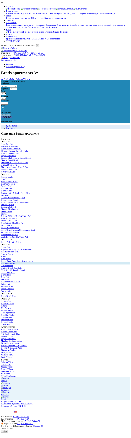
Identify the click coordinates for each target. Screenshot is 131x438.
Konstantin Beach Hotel (10, 282)
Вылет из (5, 84)
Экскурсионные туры (37, 13)
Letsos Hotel (6, 284)
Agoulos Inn (6, 301)
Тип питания (6, 112)
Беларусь (70, 9)
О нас (8, 16)
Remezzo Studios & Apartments (14, 345)
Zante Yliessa (6, 357)
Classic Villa (6, 364)
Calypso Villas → (23, 79)
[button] (5, 121)
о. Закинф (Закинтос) (15, 66)
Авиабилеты (11, 36)
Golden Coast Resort (9, 200)
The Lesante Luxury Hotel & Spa (14, 167)
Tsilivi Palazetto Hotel (10, 228)
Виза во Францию (60, 32)
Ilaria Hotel (5, 277)
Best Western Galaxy (9, 146)
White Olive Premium (10, 232)
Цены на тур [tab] (11, 126)
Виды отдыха (12, 11)
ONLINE (22, 406)
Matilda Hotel (6, 211)
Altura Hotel (6, 247)
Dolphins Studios (8, 315)
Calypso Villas (7, 362)
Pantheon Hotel (7, 286)
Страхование (33, 27)
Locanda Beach (7, 204)
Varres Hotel (6, 291)
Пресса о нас (25, 18)
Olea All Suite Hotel (9, 165)
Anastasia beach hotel (10, 252)
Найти (4, 431)
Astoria (4, 306)
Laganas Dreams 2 (8, 339)
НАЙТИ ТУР (6, 117)
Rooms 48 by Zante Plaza (11, 348)
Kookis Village (7, 369)
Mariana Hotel (7, 320)
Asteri (3, 256)
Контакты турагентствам (55, 18)
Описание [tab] (10, 128)
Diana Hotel (6, 275)
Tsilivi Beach (6, 225)
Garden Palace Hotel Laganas (13, 198)
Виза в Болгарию (31, 32)
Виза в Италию (45, 32)
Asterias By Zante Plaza (10, 334)
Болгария (51, 9)
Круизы (24, 13)
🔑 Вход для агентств (10, 58)
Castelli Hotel (6, 186)
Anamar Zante (7, 177)
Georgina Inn (6, 317)
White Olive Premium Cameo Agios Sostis (18, 230)
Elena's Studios (7, 336)
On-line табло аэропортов (49, 39)
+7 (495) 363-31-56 (35, 53)
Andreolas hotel (7, 303)
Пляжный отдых (13, 13)
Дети (3, 91)
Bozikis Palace (7, 310)
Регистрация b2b (8, 60)
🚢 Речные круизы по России (14, 50)
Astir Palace (6, 179)
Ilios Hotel (5, 279)
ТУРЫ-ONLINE (13, 41)
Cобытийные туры (107, 13)
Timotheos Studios (8, 350)
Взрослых (5, 89)
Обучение (44, 27)
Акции (9, 34)
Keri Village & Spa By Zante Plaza (15, 202)
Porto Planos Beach (9, 218)
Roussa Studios (7, 322)
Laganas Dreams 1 (8, 156)
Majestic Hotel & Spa (9, 209)
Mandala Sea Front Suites (11, 341)
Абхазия (33, 9)
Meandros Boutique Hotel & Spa (14, 162)
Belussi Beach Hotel (9, 181)
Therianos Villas (7, 371)
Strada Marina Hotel (9, 221)
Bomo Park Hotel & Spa (11, 242)
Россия (17, 9)
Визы (8, 29)
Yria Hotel (5, 324)
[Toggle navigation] (2, 2)
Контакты (53, 27)
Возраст (4, 96)
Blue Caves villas (8, 184)
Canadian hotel (7, 265)
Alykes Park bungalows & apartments (16, 249)
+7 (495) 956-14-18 (18, 53)
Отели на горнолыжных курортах (62, 13)
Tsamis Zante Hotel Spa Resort (13, 223)
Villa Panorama (7, 355)
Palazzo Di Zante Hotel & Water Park (16, 216)
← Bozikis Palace (8, 79)
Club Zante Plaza (8, 272)
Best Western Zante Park (11, 149)
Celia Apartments (8, 313)
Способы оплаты (76, 25)
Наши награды (12, 18)
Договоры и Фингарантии (57, 25)
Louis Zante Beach (8, 207)
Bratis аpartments (8, 263)
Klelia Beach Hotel (9, 296)
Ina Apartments (7, 352)
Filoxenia (5, 195)
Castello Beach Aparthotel (11, 268)
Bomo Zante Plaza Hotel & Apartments (17, 261)
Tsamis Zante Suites (9, 169)
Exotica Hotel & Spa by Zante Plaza (15, 193)
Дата (3, 106)
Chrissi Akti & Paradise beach (13, 270)
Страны (9, 6)
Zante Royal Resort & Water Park (14, 237)
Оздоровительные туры (88, 13)
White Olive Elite (8, 172)
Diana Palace (6, 191)
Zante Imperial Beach (9, 234)
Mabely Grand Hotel (9, 160)
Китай (84, 9)
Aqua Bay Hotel (7, 144)
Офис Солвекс (37, 18)
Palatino (4, 214)
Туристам (10, 20)
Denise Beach (6, 188)
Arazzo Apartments (9, 332)
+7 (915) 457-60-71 (37, 55)
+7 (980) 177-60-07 (20, 55)
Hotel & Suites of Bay (10, 153)
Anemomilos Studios (9, 329)
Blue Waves (6, 308)
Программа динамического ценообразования (25, 25)
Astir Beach (6, 259)
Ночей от (5, 101)
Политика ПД (38, 426)
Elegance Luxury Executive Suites (15, 151)
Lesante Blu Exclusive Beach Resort (16, 158)
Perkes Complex (7, 289)
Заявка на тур (26, 404)
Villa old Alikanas (8, 376)
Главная (9, 64)
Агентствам (11, 23)
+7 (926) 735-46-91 (32, 421)
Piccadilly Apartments (10, 343)
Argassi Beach (7, 254)
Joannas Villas (7, 367)
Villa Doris (5, 374)
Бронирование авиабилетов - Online (21, 39)
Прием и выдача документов (97, 25)
